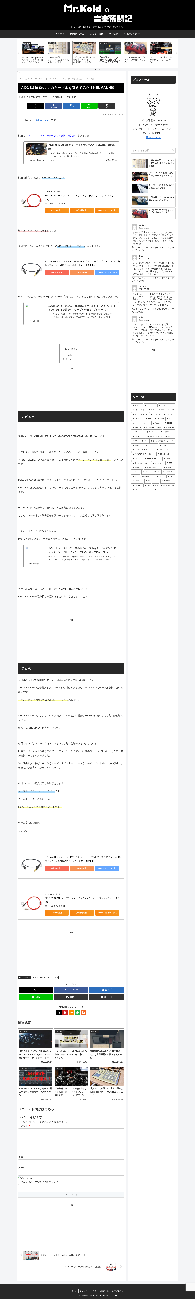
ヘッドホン (54, 977)
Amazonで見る (56, 210)
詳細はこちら (153, 137)
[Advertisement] (71, 389)
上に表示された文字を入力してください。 (41, 1182)
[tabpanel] (33, 53)
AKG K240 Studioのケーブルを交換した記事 (51, 135)
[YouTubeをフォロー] (65, 1012)
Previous (18, 53)
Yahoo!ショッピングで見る (107, 210)
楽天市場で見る (82, 210)
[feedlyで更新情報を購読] (77, 1012)
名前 (20, 1157)
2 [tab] (99, 69)
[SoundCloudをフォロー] (71, 1012)
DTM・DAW (25, 977)
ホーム (74, 1291)
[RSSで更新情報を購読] (83, 1012)
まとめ (69, 359)
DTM (44, 977)
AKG (36, 977)
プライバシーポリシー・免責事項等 (95, 1291)
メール (21, 1167)
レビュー (70, 354)
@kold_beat (42, 120)
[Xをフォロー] (59, 1012)
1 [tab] (95, 69)
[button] (106, 106)
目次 (67, 348)
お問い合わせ (118, 1291)
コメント (24, 1126)
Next (176, 53)
